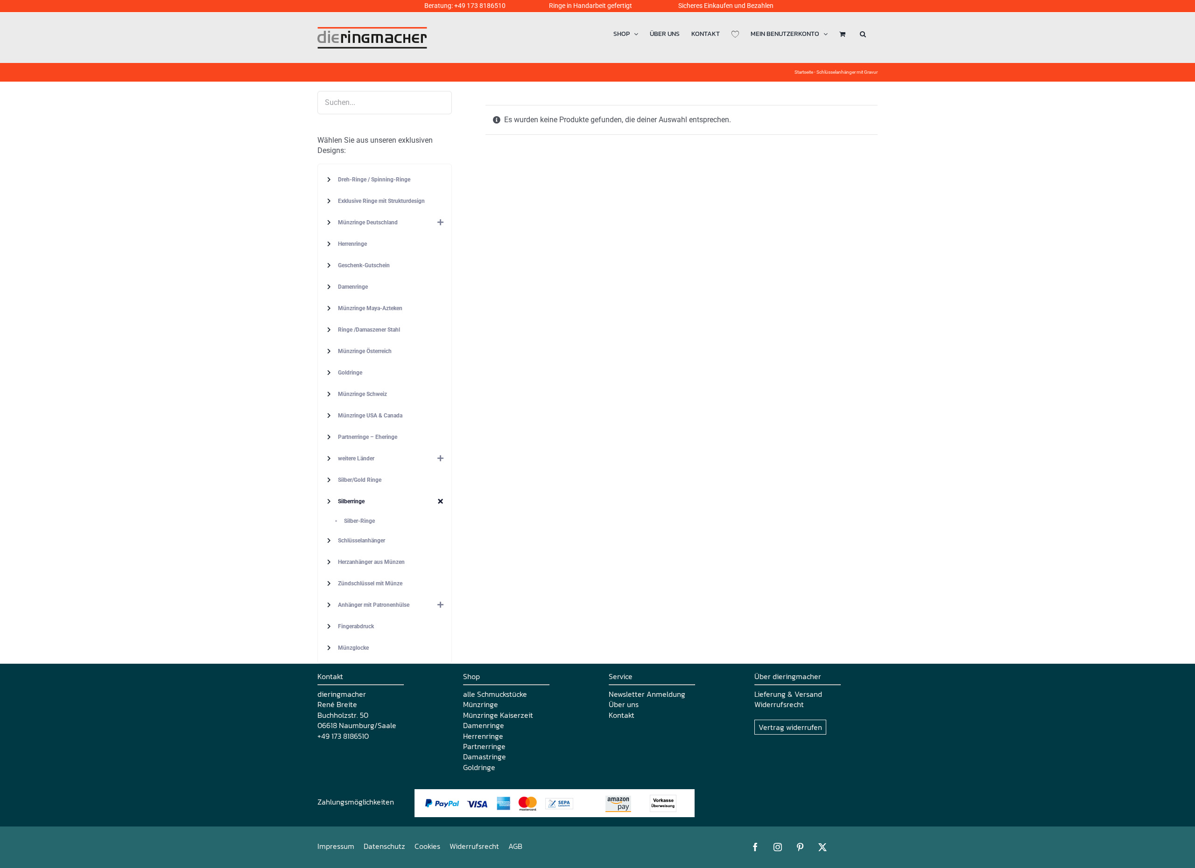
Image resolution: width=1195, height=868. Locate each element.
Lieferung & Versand (788, 694)
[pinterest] (800, 847)
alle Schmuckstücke (495, 694)
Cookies (427, 846)
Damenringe (483, 725)
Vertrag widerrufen (790, 727)
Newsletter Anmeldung (647, 694)
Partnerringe (484, 746)
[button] (863, 34)
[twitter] (822, 847)
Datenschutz (384, 846)
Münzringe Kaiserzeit (498, 715)
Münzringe (480, 704)
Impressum (335, 846)
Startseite (803, 72)
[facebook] (755, 847)
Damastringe (484, 756)
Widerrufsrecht (779, 704)
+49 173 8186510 (480, 5)
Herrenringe (483, 736)
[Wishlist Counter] (735, 34)
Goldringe (479, 767)
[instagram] (777, 847)
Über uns (624, 704)
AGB (515, 846)
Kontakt (621, 715)
